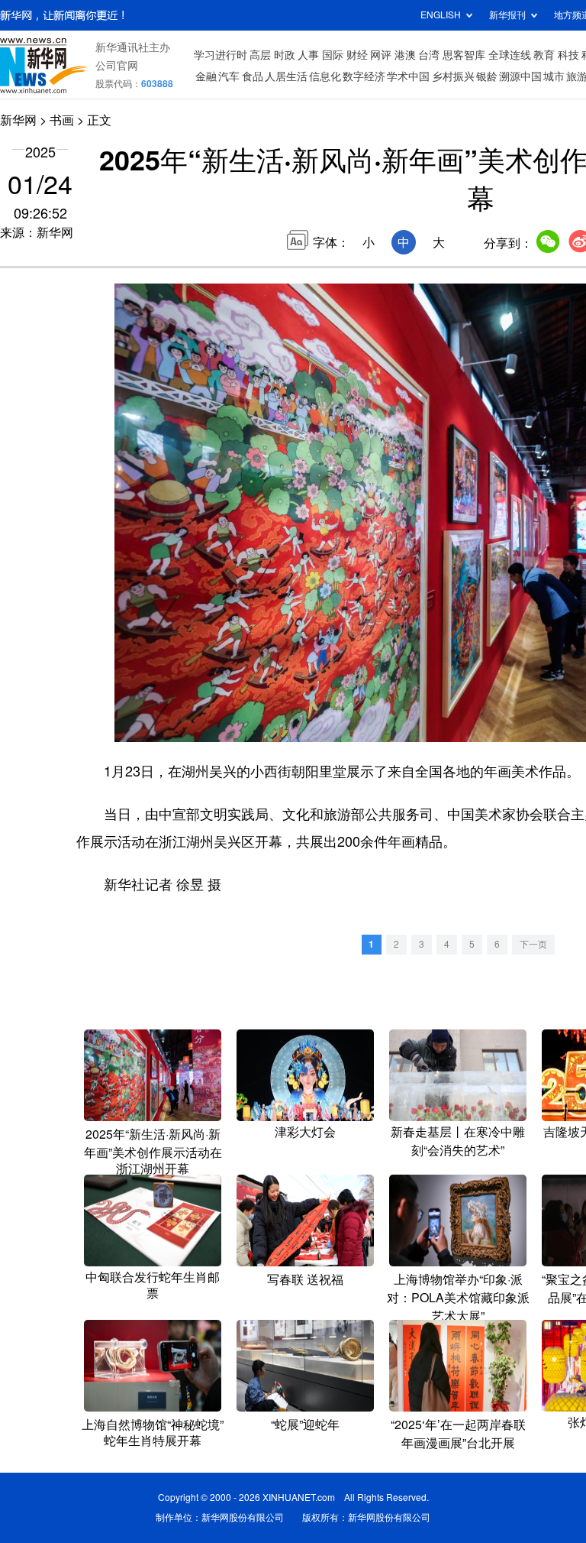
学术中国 (408, 76)
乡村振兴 (453, 76)
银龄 (486, 76)
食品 (252, 76)
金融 (206, 76)
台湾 (429, 55)
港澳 (405, 55)
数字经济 (364, 76)
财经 (357, 55)
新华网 (18, 120)
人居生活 (286, 76)
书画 (62, 120)
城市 (554, 76)
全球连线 (509, 55)
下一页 (533, 944)
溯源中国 (520, 76)
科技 (568, 55)
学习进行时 (220, 55)
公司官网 (116, 65)
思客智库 (464, 55)
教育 (544, 55)
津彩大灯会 (305, 1132)
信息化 (325, 76)
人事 (308, 55)
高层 (260, 55)
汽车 (229, 76)
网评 (380, 55)
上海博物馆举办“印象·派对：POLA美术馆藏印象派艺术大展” (458, 1297)
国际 (332, 55)
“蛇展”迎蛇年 (305, 1424)
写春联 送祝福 (305, 1279)
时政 (284, 55)
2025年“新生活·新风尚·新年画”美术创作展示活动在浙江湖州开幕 (153, 1151)
